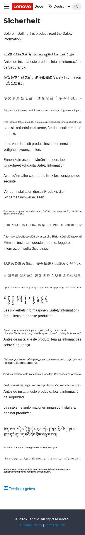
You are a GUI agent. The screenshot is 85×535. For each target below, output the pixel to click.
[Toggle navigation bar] (6, 6)
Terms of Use (55, 525)
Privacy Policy (31, 525)
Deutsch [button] (60, 6)
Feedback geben (22, 489)
